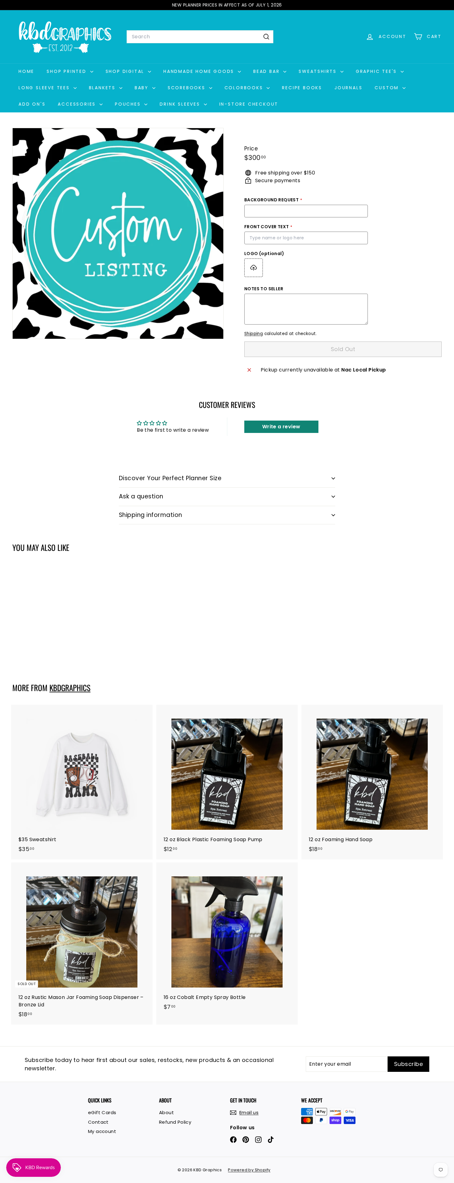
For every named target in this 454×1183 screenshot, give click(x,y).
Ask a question (141, 496)
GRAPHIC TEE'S (377, 71)
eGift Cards (102, 1112)
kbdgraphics (69, 687)
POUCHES (129, 104)
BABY (143, 88)
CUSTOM (388, 88)
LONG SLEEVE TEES (45, 88)
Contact (98, 1122)
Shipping (253, 334)
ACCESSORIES (78, 104)
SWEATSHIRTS (319, 71)
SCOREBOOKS (188, 88)
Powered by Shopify (249, 1170)
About (166, 1112)
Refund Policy (175, 1122)
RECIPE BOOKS (302, 88)
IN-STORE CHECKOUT (249, 104)
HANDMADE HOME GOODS (199, 71)
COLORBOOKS (245, 88)
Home (26, 71)
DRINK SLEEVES (181, 104)
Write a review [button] (281, 426)
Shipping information (150, 515)
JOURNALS (348, 88)
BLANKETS (103, 88)
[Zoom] (118, 233)
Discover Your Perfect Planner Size (170, 478)
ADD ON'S (32, 104)
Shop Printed (67, 71)
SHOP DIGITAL (126, 71)
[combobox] (200, 36)
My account (102, 1131)
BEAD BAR (267, 71)
